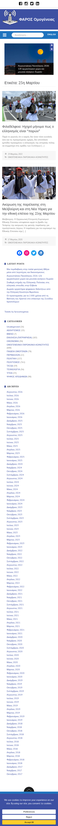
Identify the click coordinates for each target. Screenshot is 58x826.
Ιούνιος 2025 (13, 442)
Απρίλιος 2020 (13, 666)
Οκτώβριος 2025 (14, 428)
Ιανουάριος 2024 (14, 503)
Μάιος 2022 (12, 575)
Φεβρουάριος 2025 (15, 456)
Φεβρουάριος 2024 (15, 500)
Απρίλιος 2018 (13, 752)
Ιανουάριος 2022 (14, 590)
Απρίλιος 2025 (13, 449)
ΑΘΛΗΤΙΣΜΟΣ (14, 330)
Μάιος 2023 (12, 532)
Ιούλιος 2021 (13, 611)
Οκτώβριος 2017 (14, 774)
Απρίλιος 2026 (13, 406)
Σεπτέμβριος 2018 (15, 734)
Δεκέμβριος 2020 (14, 637)
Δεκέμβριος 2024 (14, 464)
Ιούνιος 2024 (13, 485)
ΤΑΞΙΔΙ (10, 365)
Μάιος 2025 (12, 446)
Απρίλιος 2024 (13, 492)
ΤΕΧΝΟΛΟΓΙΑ (13, 369)
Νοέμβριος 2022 (14, 554)
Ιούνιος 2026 (13, 399)
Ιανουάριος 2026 (14, 417)
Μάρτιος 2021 (13, 626)
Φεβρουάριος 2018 (15, 759)
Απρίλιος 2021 (13, 622)
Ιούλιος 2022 (13, 568)
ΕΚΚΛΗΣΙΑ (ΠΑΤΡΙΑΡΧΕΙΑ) (19, 337)
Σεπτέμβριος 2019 (15, 691)
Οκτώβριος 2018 (14, 730)
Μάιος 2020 (12, 662)
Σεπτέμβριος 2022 (15, 561)
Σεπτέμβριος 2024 (15, 474)
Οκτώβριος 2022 (14, 557)
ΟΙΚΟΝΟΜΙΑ (13, 341)
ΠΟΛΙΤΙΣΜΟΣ (13, 362)
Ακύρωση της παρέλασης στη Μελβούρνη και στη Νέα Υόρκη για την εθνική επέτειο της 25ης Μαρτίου (28, 209)
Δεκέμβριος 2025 (14, 420)
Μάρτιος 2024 (13, 496)
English (51, 34)
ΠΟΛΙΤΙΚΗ (12, 358)
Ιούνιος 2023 (13, 529)
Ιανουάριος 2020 (14, 676)
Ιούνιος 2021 (13, 615)
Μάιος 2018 (12, 748)
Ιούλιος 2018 (13, 741)
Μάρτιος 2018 (13, 756)
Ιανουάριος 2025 (14, 460)
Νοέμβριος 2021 (14, 597)
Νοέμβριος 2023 (14, 511)
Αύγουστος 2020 (14, 651)
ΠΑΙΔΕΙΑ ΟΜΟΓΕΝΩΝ (17, 351)
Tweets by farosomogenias (16, 311)
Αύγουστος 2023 (14, 521)
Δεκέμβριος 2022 (14, 550)
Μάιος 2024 (12, 489)
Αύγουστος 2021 (14, 608)
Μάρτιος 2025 (13, 453)
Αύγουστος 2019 (14, 694)
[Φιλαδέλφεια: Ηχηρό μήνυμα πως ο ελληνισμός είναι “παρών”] (29, 106)
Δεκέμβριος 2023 (14, 507)
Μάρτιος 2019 (13, 712)
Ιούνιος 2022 (13, 572)
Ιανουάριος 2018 (14, 763)
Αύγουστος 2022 (14, 565)
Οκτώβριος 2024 (14, 471)
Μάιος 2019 (12, 705)
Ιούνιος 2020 (13, 658)
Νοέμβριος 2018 (14, 727)
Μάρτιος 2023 (13, 539)
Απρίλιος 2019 (13, 709)
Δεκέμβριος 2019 (14, 680)
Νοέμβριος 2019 (14, 684)
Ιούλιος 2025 (13, 438)
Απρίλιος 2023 (13, 536)
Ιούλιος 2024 (13, 482)
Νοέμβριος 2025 (14, 424)
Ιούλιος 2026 (13, 395)
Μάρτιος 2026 (13, 410)
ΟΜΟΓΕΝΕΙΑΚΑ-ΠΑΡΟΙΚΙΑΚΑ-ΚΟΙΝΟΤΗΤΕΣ (28, 157)
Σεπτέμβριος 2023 (15, 518)
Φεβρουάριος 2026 (15, 413)
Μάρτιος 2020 (13, 669)
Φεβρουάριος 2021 (15, 629)
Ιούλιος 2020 (13, 655)
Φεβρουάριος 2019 (15, 716)
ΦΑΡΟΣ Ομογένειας (37, 19)
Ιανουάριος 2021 (14, 633)
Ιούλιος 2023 (13, 525)
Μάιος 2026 (12, 402)
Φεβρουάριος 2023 (15, 543)
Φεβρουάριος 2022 (15, 586)
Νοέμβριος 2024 (14, 467)
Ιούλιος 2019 (13, 698)
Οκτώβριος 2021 (14, 601)
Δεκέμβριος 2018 (14, 723)
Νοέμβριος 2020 (14, 640)
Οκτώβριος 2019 (14, 687)
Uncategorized (13, 326)
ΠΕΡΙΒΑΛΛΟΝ (13, 355)
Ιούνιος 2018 (13, 745)
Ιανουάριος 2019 (14, 720)
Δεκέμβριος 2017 (14, 766)
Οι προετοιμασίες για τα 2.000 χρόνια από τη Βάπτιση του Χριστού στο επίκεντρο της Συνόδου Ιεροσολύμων (30, 298)
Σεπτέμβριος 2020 (15, 648)
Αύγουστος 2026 (14, 392)
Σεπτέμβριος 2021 (15, 604)
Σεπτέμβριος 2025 (15, 431)
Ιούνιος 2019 (13, 702)
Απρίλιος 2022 (13, 579)
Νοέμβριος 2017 (14, 770)
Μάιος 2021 (12, 619)
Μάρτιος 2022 (13, 583)
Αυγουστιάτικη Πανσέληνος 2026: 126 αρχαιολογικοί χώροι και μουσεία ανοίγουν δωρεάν (33, 69)
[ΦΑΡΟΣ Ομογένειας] (10, 16)
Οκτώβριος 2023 (14, 514)
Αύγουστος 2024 (14, 478)
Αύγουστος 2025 (14, 435)
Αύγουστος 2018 (14, 738)
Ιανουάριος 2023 (14, 547)
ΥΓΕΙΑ (9, 373)
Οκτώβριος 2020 (14, 644)
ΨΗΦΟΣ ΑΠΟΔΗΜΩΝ (17, 376)
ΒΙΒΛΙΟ (10, 334)
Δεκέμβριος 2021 (14, 593)
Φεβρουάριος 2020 (15, 673)
